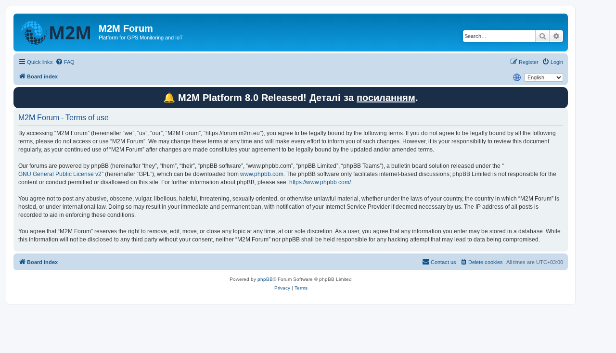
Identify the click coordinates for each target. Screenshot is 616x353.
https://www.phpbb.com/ (320, 182)
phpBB (265, 279)
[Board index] (57, 31)
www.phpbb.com (261, 174)
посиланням (386, 97)
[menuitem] (65, 62)
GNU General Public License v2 (60, 174)
